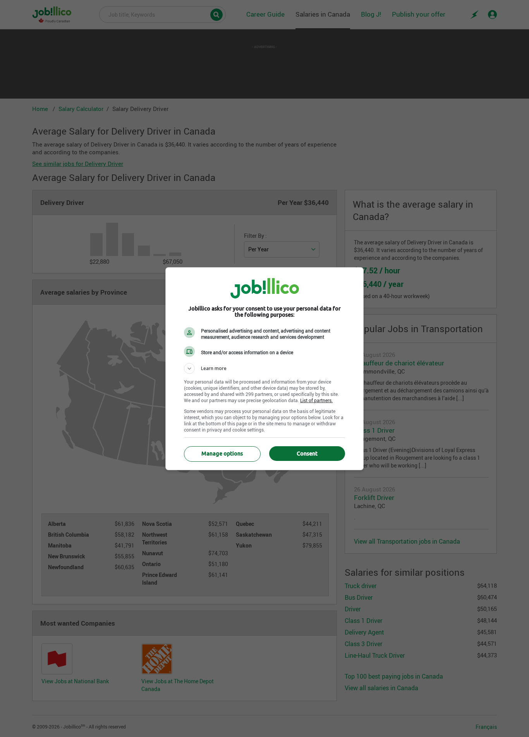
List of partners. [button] (316, 400)
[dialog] (264, 368)
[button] (264, 368)
